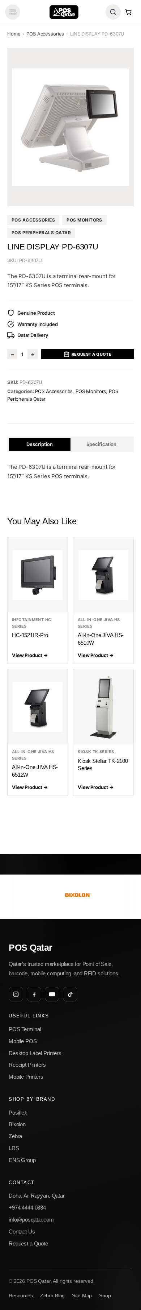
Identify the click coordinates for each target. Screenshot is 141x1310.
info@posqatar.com (31, 1219)
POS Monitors (84, 220)
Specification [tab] (101, 444)
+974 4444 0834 (27, 1207)
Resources (21, 1295)
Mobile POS (23, 1041)
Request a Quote (92, 354)
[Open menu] (12, 12)
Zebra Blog (52, 1295)
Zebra (15, 1136)
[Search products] (113, 12)
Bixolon (17, 1124)
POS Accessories (45, 34)
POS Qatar (30, 947)
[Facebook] (34, 994)
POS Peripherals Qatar (41, 232)
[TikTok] (70, 994)
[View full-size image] (70, 127)
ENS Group (22, 1160)
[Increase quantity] (32, 354)
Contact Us (22, 1231)
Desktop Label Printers (35, 1053)
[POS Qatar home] (64, 12)
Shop (105, 1295)
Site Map (82, 1295)
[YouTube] (52, 994)
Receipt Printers (27, 1065)
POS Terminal (25, 1029)
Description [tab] (39, 444)
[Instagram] (16, 994)
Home (13, 34)
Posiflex (18, 1112)
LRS (14, 1148)
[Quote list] (128, 12)
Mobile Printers (26, 1077)
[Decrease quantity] (12, 354)
